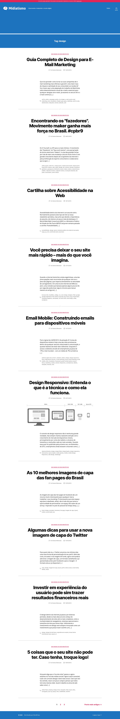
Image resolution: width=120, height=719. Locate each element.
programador (75, 296)
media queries (60, 453)
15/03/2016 (68, 70)
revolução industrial (70, 170)
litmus (43, 363)
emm (49, 101)
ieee (50, 634)
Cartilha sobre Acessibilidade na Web (60, 193)
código (56, 295)
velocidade (55, 298)
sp (45, 232)
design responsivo (74, 357)
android (44, 357)
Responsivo (63, 363)
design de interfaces (51, 632)
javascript (60, 296)
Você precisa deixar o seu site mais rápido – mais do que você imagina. (60, 255)
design (63, 99)
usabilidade (62, 691)
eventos (67, 167)
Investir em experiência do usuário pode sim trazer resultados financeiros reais (60, 592)
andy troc (51, 165)
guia (62, 101)
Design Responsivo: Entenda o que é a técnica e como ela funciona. (60, 387)
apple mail (49, 357)
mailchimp (69, 101)
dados (63, 357)
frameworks (45, 453)
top (54, 512)
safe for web (76, 101)
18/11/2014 (68, 201)
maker (65, 169)
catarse (50, 167)
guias (65, 101)
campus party (57, 165)
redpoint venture (60, 170)
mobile (53, 363)
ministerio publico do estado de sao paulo (68, 230)
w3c (48, 232)
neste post (79, 1)
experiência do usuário (63, 632)
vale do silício (55, 172)
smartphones (69, 363)
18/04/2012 (68, 662)
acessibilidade (45, 230)
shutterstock (45, 102)
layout (61, 169)
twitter (43, 569)
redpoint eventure (50, 170)
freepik (59, 101)
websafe (61, 102)
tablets (75, 363)
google (78, 295)
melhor (43, 512)
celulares (59, 357)
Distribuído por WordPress (32, 715)
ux (56, 634)
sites (57, 691)
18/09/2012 (68, 603)
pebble (43, 170)
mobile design (71, 453)
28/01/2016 (68, 136)
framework (58, 361)
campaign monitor (53, 99)
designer (70, 295)
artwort (54, 357)
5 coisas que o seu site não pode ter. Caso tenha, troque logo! (60, 654)
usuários (68, 691)
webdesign (58, 454)
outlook (57, 363)
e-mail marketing (60, 359)
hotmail (66, 361)
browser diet (45, 295)
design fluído (58, 451)
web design (70, 298)
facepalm (63, 690)
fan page (62, 510)
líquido (54, 453)
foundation (53, 101)
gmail (62, 361)
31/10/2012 (68, 483)
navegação (45, 691)
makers (69, 169)
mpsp (43, 232)
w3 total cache (62, 298)
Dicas (43, 359)
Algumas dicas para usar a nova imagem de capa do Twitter (60, 532)
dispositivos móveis (50, 359)
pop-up (50, 691)
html (53, 296)
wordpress (44, 300)
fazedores (77, 167)
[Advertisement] (60, 24)
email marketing (72, 359)
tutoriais (49, 364)
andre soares (45, 165)
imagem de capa (69, 510)
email (70, 99)
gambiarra (44, 169)
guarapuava (51, 169)
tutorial (56, 102)
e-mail (66, 99)
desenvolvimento (46, 451)
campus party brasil (67, 165)
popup (54, 691)
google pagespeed (47, 296)
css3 (62, 295)
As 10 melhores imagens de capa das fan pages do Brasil (60, 475)
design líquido (66, 451)
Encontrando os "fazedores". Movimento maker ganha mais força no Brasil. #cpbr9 (60, 126)
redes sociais (68, 567)
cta (60, 99)
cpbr (53, 167)
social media (49, 512)
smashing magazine (47, 298)
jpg (65, 296)
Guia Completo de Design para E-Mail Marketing (60, 62)
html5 (56, 296)
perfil (63, 567)
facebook (57, 510)
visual (47, 569)
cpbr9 (56, 167)
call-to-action (45, 99)
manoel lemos (75, 169)
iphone (70, 361)
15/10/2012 (68, 540)
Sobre (108, 8)
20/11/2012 (68, 398)
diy (63, 167)
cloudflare (51, 295)
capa (43, 567)
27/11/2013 (68, 265)
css (59, 295)
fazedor (72, 167)
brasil (43, 510)
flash (74, 295)
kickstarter (57, 169)
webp (74, 298)
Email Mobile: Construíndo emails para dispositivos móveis (60, 320)
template (44, 364)
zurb (65, 102)
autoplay (50, 690)
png (71, 296)
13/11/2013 (68, 328)
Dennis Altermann (56, 70)
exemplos (51, 510)
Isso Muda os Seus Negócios (60, 54)
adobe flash (45, 690)
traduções (51, 102)
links (74, 690)
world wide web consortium (57, 232)
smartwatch (48, 172)
